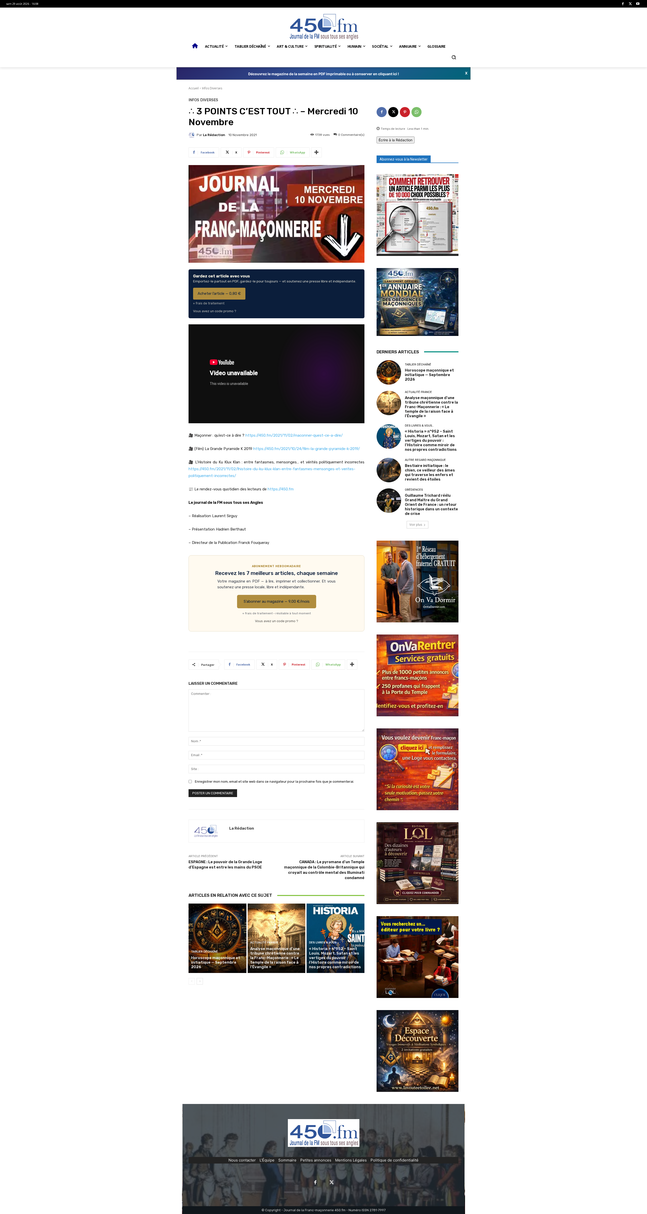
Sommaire (287, 1160)
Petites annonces (315, 1160)
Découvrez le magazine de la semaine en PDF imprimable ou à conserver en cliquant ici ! (323, 74)
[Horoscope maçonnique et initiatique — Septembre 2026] (217, 938)
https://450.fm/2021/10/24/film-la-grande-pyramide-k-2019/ (306, 448)
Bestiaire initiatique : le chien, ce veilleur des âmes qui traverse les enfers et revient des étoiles (430, 472)
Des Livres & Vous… (323, 942)
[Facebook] (623, 4)
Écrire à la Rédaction (395, 140)
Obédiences (414, 489)
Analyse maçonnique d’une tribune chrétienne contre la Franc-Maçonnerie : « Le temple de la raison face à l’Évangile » (275, 957)
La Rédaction (214, 135)
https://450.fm (281, 489)
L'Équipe (267, 1160)
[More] (316, 152)
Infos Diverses (212, 88)
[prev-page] (192, 981)
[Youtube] (638, 4)
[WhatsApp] (416, 112)
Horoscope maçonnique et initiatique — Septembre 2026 (215, 962)
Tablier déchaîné (204, 951)
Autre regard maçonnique (425, 460)
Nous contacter (242, 1160)
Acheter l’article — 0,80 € (219, 293)
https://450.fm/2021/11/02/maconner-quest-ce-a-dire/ (294, 435)
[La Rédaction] (193, 134)
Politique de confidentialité (395, 1160)
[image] (417, 215)
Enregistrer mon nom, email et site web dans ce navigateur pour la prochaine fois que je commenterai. (274, 781)
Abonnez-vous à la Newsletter (404, 159)
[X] (630, 4)
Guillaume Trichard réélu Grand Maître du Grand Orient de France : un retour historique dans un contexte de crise (431, 504)
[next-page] (200, 981)
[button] (453, 57)
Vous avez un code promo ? (214, 311)
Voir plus (415, 524)
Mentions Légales (351, 1160)
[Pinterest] (405, 112)
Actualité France (264, 942)
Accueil (194, 88)
